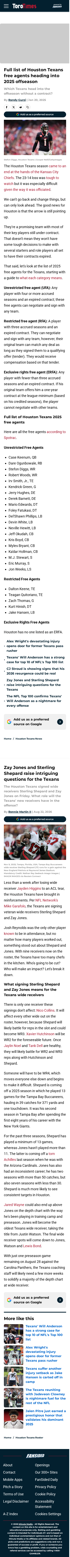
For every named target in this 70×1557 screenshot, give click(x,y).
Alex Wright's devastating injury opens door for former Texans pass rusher (35, 646)
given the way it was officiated (27, 189)
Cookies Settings (48, 1514)
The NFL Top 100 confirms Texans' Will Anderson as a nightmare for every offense (34, 701)
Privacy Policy (45, 1487)
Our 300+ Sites (46, 1472)
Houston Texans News (29, 738)
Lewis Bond (32, 1246)
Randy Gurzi (17, 100)
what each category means (41, 278)
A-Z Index (10, 1514)
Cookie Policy (45, 1494)
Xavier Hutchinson (40, 1034)
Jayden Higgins (29, 888)
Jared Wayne (14, 1205)
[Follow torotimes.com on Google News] (60, 722)
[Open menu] (6, 6)
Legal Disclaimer (16, 1501)
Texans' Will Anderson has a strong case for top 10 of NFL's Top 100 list (36, 660)
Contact (9, 1472)
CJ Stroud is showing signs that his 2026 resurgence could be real (36, 671)
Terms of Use (13, 1494)
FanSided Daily (46, 1479)
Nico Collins (45, 1010)
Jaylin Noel (12, 1046)
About (7, 1465)
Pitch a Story (13, 1487)
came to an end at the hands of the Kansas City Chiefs (35, 172)
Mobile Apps (12, 1479)
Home (7, 738)
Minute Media (26, 1524)
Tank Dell (35, 1046)
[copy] (27, 107)
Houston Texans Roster (29, 1437)
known (9, 934)
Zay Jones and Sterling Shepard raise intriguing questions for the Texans (34, 684)
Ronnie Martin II (19, 812)
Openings (42, 1465)
